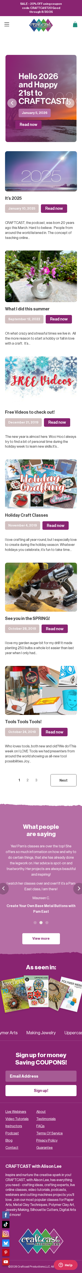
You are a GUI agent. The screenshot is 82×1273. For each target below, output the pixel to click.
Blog (8, 1140)
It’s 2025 (13, 198)
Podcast (12, 1133)
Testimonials (46, 1119)
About (41, 1112)
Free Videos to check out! (30, 412)
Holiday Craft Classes (26, 515)
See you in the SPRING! (27, 618)
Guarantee (44, 1147)
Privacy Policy (47, 1140)
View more (41, 938)
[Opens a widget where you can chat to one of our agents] (66, 1265)
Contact (11, 1147)
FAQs (40, 1126)
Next (70, 103)
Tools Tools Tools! (23, 722)
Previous (12, 103)
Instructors (13, 1126)
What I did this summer (27, 309)
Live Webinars (15, 1112)
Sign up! (41, 1091)
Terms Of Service (49, 1133)
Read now (28, 125)
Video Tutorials (17, 1119)
